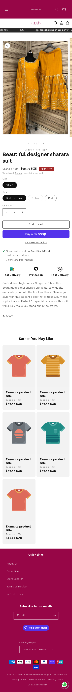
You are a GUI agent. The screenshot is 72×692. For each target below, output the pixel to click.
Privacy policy (19, 680)
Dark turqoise (14, 198)
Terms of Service (17, 586)
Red (50, 198)
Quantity (7, 205)
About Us (12, 563)
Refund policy (15, 594)
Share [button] (9, 316)
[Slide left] (28, 143)
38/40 (9, 185)
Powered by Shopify (41, 674)
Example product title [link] (18, 394)
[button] (6, 9)
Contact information (37, 685)
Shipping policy (55, 680)
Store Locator (15, 579)
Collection (13, 571)
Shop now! (5, 30)
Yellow (37, 199)
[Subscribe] (54, 616)
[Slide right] (43, 143)
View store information (19, 259)
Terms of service (37, 680)
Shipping (18, 173)
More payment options (36, 242)
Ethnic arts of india (22, 674)
